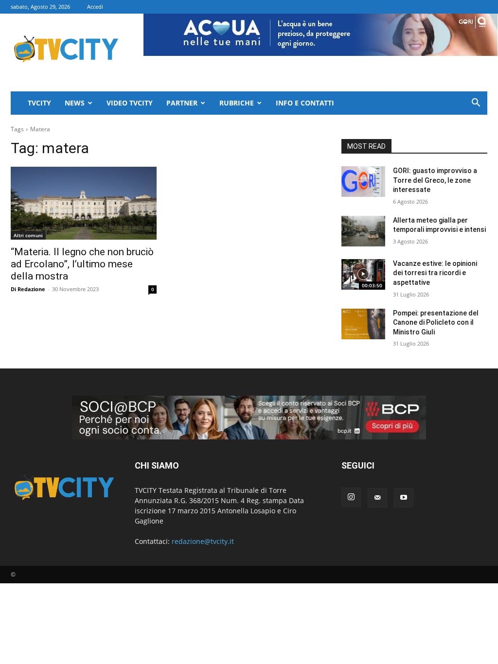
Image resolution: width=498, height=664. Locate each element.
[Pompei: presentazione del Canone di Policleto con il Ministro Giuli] (363, 324)
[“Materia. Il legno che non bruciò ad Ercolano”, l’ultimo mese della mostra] (84, 203)
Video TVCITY (130, 102)
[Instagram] (351, 497)
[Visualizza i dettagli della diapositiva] (249, 417)
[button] (475, 103)
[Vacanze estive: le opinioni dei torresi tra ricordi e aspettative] (363, 274)
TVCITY (39, 102)
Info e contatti (305, 102)
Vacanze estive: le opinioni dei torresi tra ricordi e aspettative (435, 273)
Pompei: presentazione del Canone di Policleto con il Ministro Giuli (436, 322)
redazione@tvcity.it (203, 541)
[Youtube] (403, 497)
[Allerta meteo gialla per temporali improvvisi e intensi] (363, 231)
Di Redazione (28, 289)
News (75, 102)
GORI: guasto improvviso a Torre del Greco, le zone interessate (435, 180)
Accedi (95, 6)
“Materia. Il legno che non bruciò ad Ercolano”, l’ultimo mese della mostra (82, 264)
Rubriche (236, 102)
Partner (181, 102)
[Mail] (377, 497)
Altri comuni (28, 235)
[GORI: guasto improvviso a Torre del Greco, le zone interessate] (363, 181)
